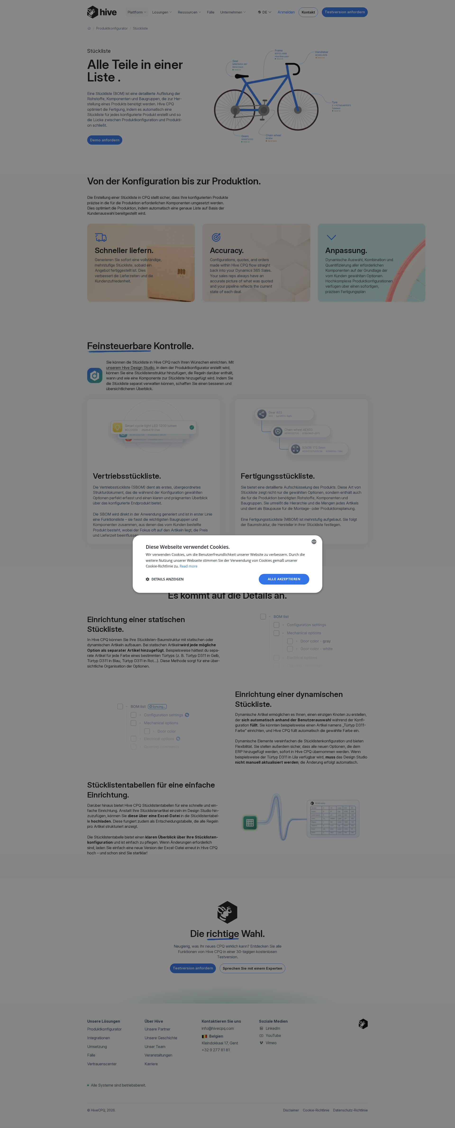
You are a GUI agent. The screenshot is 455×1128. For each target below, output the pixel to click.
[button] (165, 579)
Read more (188, 566)
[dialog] (227, 564)
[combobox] (314, 541)
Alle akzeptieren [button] (284, 579)
